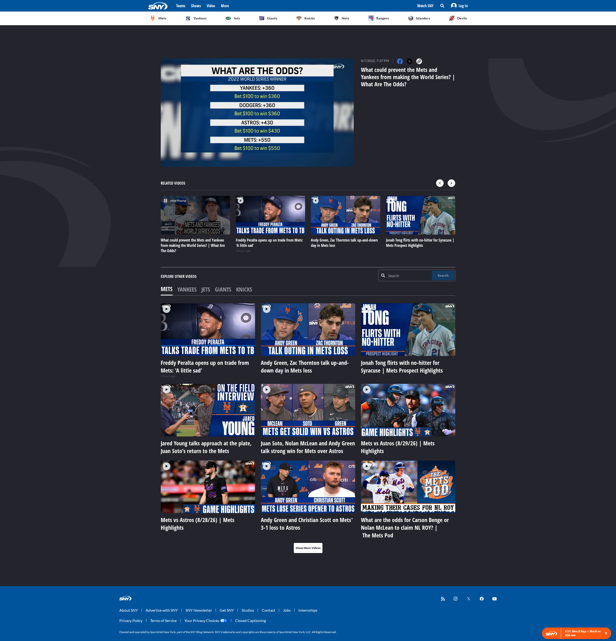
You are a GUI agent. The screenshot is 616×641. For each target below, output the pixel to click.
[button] (459, 6)
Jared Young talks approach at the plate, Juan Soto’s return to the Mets (206, 447)
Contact (268, 610)
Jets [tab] (205, 289)
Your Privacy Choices (201, 620)
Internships (307, 610)
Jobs (287, 610)
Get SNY (227, 610)
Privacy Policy (130, 620)
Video (211, 5)
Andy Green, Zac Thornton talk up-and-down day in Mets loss (305, 366)
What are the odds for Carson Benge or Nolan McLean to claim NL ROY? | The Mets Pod (405, 527)
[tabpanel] (308, 428)
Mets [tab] (167, 289)
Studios (248, 610)
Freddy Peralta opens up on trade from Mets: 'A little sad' (205, 366)
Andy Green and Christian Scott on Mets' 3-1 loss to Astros (307, 523)
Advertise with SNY (162, 610)
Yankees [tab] (187, 289)
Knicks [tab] (244, 289)
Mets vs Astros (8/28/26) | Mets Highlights (197, 523)
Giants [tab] (223, 289)
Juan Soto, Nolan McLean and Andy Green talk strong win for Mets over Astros (308, 447)
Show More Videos (308, 548)
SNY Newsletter (199, 610)
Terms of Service (163, 620)
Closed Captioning (250, 620)
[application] (257, 112)
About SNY (128, 610)
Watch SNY (425, 5)
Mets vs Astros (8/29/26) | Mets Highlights (398, 447)
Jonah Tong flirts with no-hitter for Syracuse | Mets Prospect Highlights (402, 366)
